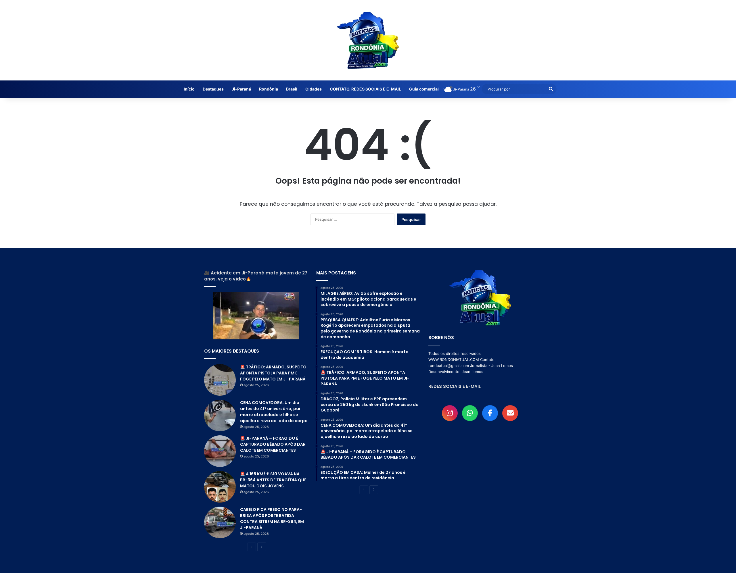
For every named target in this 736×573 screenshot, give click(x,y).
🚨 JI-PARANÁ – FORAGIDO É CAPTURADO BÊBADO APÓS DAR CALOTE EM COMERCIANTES (273, 444)
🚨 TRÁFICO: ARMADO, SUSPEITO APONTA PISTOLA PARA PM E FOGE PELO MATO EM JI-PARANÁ (273, 373)
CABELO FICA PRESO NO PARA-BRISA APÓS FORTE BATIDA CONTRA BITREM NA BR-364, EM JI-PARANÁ (272, 518)
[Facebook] (490, 413)
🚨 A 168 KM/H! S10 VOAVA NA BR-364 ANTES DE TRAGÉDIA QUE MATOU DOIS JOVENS (273, 480)
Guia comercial (424, 88)
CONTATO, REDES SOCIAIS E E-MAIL (365, 88)
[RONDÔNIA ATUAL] (368, 40)
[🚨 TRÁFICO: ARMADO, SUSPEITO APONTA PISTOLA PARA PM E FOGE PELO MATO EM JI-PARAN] (220, 380)
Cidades (313, 88)
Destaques (213, 88)
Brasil (291, 88)
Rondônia (268, 88)
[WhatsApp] (470, 413)
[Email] (510, 413)
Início (189, 88)
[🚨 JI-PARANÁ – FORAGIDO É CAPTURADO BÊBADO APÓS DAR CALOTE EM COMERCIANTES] (220, 451)
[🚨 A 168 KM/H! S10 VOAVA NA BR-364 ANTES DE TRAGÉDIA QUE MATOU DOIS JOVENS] (220, 487)
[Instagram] (450, 413)
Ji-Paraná (241, 88)
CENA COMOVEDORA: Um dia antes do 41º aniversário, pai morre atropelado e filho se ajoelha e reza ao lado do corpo (274, 412)
